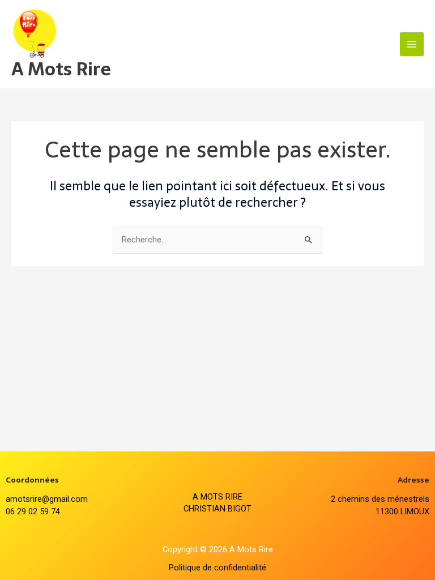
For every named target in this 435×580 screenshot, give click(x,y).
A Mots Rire (61, 69)
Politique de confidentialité (217, 567)
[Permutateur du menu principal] (412, 44)
